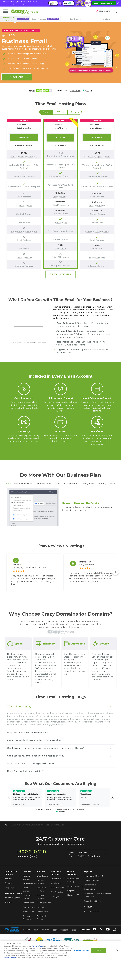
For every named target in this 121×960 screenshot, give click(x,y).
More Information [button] (103, 3)
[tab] (59, 597)
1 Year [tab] (46, 112)
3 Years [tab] (75, 112)
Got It (98, 950)
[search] (115, 11)
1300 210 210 (104, 11)
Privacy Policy (10, 957)
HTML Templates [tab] (23, 483)
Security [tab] (102, 483)
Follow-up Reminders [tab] (66, 483)
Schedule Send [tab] (43, 483)
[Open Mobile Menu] (5, 11)
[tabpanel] (60, 194)
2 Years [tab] (60, 112)
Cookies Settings (81, 950)
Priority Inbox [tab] (87, 483)
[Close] (117, 950)
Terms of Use (37, 946)
